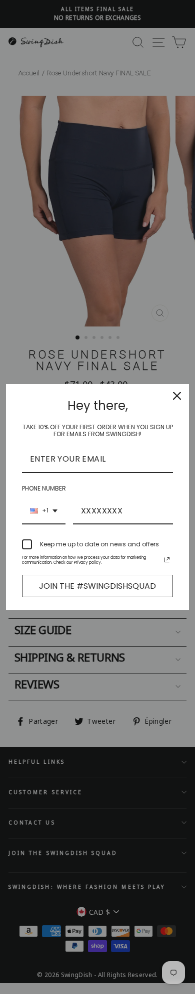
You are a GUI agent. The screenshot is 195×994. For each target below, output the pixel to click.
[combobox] (44, 511)
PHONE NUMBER (44, 488)
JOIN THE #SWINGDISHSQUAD (97, 586)
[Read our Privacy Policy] (167, 560)
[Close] (177, 396)
